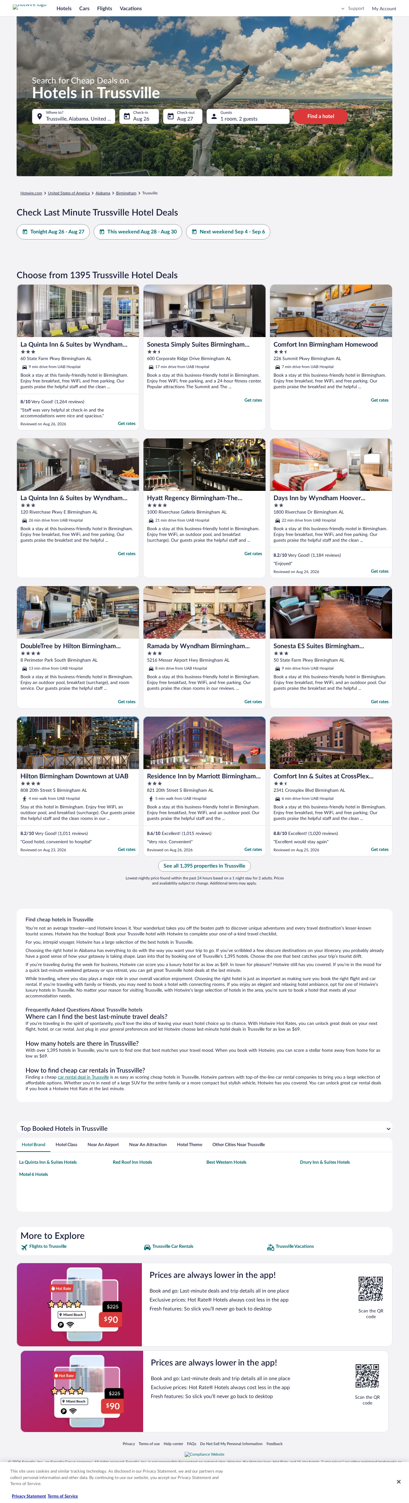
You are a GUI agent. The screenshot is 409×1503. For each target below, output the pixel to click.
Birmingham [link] (126, 193)
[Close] (399, 1482)
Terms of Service (63, 1496)
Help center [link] (173, 1444)
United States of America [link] (69, 193)
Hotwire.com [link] (31, 193)
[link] (81, 1247)
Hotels (64, 8)
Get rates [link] (126, 423)
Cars (84, 8)
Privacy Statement (29, 1496)
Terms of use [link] (149, 1444)
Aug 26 (141, 119)
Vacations (131, 8)
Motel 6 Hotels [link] (33, 1174)
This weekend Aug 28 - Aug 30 (142, 231)
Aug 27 (185, 119)
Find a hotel (320, 116)
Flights (104, 8)
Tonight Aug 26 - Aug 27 (57, 231)
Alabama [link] (103, 193)
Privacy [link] (129, 1444)
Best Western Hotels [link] (226, 1162)
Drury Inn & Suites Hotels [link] (325, 1162)
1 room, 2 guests (239, 119)
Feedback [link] (274, 1444)
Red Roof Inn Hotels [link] (132, 1162)
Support (356, 8)
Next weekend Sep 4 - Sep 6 (232, 231)
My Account (384, 9)
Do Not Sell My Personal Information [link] (231, 1444)
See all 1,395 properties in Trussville (204, 866)
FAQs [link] (191, 1444)
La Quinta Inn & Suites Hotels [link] (48, 1162)
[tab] (33, 1145)
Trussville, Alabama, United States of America (80, 119)
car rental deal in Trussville (83, 1077)
